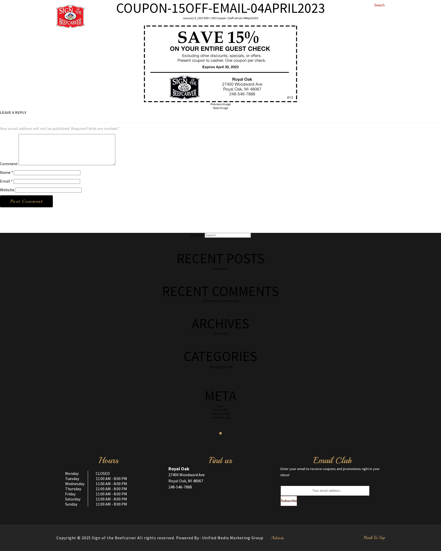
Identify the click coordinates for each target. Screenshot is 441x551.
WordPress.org (221, 417)
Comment (9, 163)
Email (6, 181)
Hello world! (220, 268)
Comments (220, 413)
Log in (220, 406)
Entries (221, 410)
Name (6, 172)
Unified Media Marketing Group (232, 537)
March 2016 (220, 334)
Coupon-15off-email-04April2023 (237, 18)
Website (7, 189)
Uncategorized (220, 366)
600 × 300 (210, 18)
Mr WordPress (210, 301)
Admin (277, 538)
